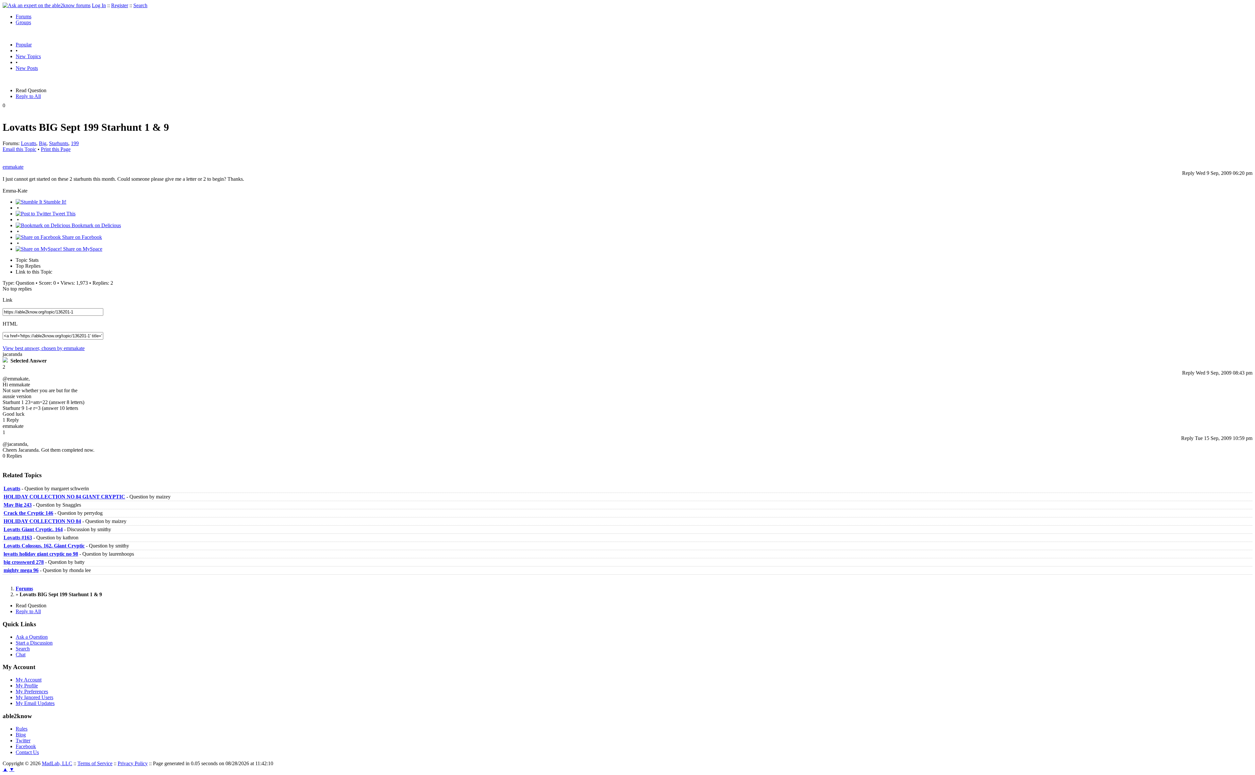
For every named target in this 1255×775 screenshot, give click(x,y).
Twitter (23, 740)
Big (42, 143)
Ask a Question (32, 637)
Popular (24, 44)
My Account (29, 679)
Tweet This (63, 213)
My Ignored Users (34, 697)
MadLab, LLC (57, 763)
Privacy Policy (133, 763)
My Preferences (32, 691)
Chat (20, 654)
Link (7, 300)
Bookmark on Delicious (95, 225)
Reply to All (28, 96)
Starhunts (58, 143)
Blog (21, 734)
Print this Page (56, 149)
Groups (23, 22)
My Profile (27, 685)
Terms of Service (94, 763)
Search (140, 5)
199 (75, 143)
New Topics (28, 56)
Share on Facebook (81, 237)
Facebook (26, 746)
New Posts (27, 68)
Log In (99, 5)
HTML (10, 324)
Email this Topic (19, 149)
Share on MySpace (82, 249)
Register (119, 5)
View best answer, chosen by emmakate (44, 348)
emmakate (13, 167)
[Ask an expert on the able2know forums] (47, 5)
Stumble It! (54, 202)
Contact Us (27, 752)
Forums (23, 16)
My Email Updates (35, 703)
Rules (21, 729)
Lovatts (28, 143)
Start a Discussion (34, 643)
